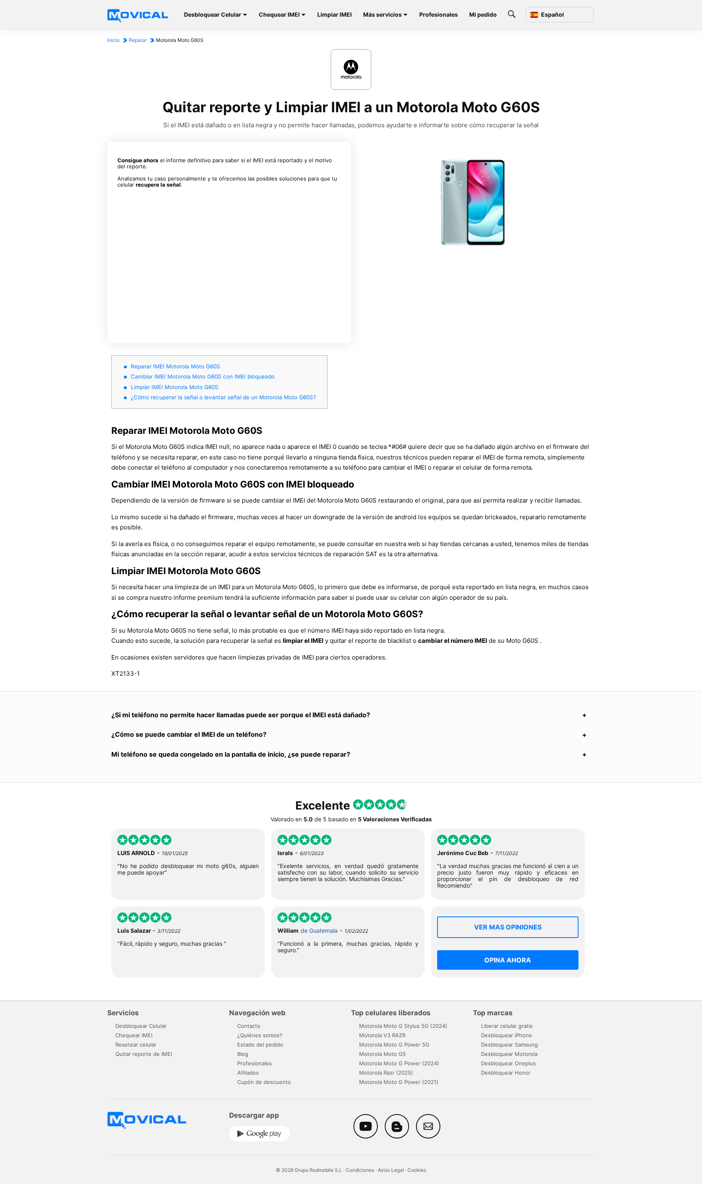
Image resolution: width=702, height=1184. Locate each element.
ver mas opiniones (508, 927)
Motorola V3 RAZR (382, 1035)
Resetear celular (135, 1044)
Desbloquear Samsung (509, 1044)
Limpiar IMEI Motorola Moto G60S (175, 387)
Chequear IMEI (279, 14)
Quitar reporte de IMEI (143, 1054)
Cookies (416, 1170)
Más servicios (382, 14)
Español (552, 14)
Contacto (248, 1026)
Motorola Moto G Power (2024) (399, 1063)
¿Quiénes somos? (259, 1035)
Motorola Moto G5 (382, 1054)
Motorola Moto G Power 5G (394, 1044)
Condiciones (360, 1170)
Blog (242, 1054)
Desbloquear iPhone (506, 1035)
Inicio (113, 40)
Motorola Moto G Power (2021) (398, 1082)
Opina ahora (507, 960)
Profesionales (438, 14)
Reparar (138, 40)
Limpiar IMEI (334, 14)
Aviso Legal (391, 1170)
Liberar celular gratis (507, 1026)
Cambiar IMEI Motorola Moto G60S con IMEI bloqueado (203, 376)
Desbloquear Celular (212, 14)
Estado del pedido (260, 1044)
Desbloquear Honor (506, 1072)
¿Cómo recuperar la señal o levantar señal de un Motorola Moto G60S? (223, 397)
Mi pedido (483, 14)
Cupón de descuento (264, 1082)
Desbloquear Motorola (509, 1054)
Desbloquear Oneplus (508, 1063)
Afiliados (248, 1072)
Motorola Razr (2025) (386, 1072)
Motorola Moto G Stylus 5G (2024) (403, 1026)
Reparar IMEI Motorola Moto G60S (175, 366)
